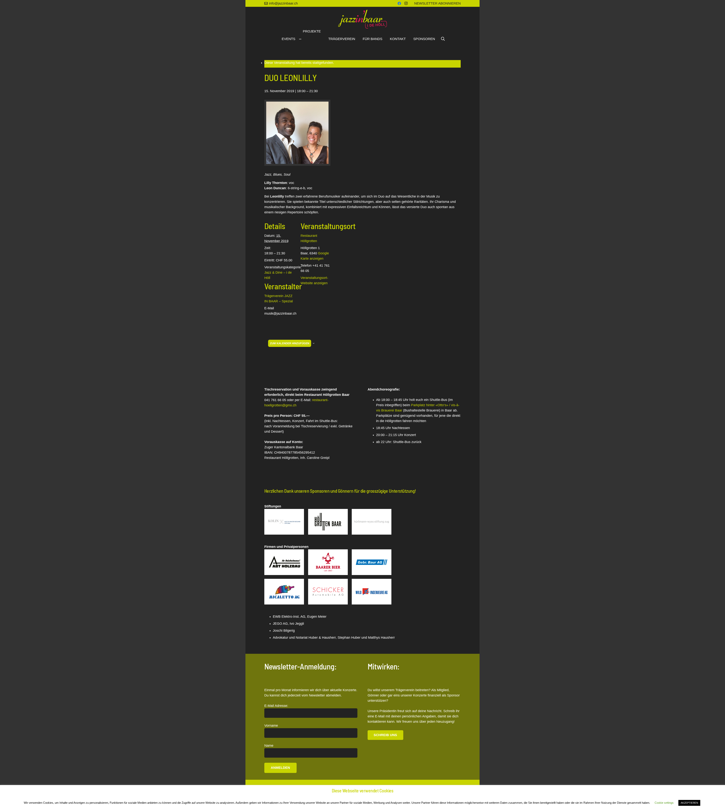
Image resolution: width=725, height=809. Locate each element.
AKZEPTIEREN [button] (689, 802)
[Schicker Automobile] (328, 591)
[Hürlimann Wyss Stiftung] (371, 522)
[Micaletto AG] (284, 591)
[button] (443, 39)
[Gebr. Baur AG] (371, 562)
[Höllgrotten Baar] (328, 522)
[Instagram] (406, 3)
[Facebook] (399, 3)
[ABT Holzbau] (284, 562)
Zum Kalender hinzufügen (289, 343)
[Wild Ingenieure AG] (371, 591)
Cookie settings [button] (664, 802)
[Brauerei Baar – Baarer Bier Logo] (328, 562)
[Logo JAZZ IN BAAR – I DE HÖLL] (362, 19)
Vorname (271, 725)
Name (268, 745)
